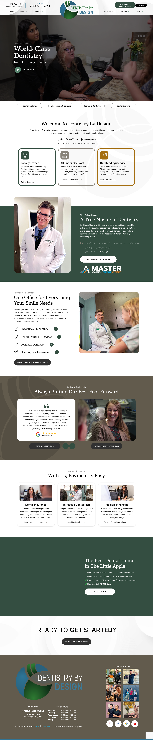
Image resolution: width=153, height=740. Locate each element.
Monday (51, 710)
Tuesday (51, 713)
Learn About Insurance (34, 522)
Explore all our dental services (32, 362)
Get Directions (100, 592)
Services (38, 11)
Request (125, 5)
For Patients (108, 11)
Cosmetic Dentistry (92, 105)
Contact (138, 11)
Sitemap (37, 726)
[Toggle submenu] (28, 11)
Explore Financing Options (115, 522)
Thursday (52, 717)
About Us (23, 11)
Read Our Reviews (108, 179)
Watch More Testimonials (107, 446)
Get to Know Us (28, 182)
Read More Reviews (45, 446)
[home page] (76, 10)
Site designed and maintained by (66, 726)
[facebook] (118, 723)
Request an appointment (76, 641)
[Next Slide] (72, 446)
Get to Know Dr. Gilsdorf (98, 259)
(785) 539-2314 (39, 5)
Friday (50, 719)
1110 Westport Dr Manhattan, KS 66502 (14, 5)
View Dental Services (69, 179)
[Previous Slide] (65, 446)
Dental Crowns (123, 105)
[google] (126, 723)
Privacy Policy (45, 726)
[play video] (107, 420)
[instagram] (109, 723)
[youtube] (134, 723)
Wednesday (53, 715)
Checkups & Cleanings (61, 105)
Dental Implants (30, 105)
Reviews (124, 11)
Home (11, 11)
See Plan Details (74, 522)
